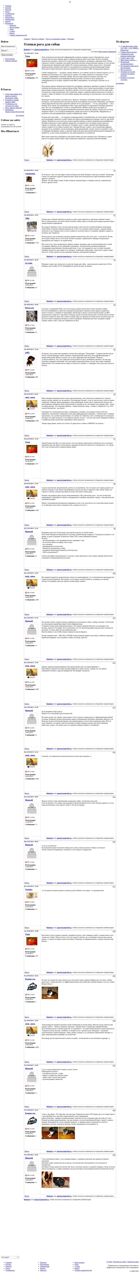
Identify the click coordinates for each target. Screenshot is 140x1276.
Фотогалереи (14, 27)
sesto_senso (30, 397)
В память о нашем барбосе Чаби (12, 101)
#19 (114, 976)
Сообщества (9, 14)
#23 (114, 1155)
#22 (114, 1110)
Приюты (8, 15)
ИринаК (29, 531)
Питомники (9, 17)
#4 (114, 305)
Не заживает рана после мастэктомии (129, 67)
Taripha (28, 889)
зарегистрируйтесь (41, 50)
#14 (114, 752)
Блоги (7, 12)
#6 (114, 394)
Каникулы (30, 979)
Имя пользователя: (8, 46)
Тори (27, 56)
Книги (12, 33)
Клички (8, 8)
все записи (20, 115)
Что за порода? (126, 70)
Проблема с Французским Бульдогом (14, 111)
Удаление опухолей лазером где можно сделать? (128, 74)
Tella (27, 218)
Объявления (9, 19)
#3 (114, 260)
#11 (114, 618)
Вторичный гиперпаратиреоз (127, 63)
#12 (114, 663)
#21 (114, 1065)
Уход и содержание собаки (56, 39)
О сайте (109, 1262)
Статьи (12, 31)
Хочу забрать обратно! (13, 108)
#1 (114, 171)
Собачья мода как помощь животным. (128, 55)
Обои (12, 29)
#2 (114, 215)
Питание (70, 39)
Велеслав (29, 308)
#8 (114, 484)
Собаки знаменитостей (18, 35)
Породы (8, 10)
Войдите (27, 50)
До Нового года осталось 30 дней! (11, 105)
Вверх (27, 160)
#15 (114, 797)
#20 (114, 1021)
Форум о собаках (38, 39)
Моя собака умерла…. (129, 60)
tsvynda (28, 263)
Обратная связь (133, 1262)
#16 (114, 842)
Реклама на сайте (119, 1262)
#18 (114, 931)
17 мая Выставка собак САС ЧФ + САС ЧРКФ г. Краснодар (130, 48)
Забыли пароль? (11, 61)
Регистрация (10, 59)
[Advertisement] (12, 74)
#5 (114, 350)
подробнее (120, 83)
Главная (8, 6)
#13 (114, 708)
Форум (7, 21)
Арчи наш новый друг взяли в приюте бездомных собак (13, 96)
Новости (13, 25)
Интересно (9, 23)
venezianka (30, 173)
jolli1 (27, 352)
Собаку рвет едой (127, 58)
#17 (114, 886)
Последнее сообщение (107, 51)
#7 (114, 439)
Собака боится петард (129, 52)
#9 (114, 529)
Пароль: (4, 50)
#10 (114, 573)
